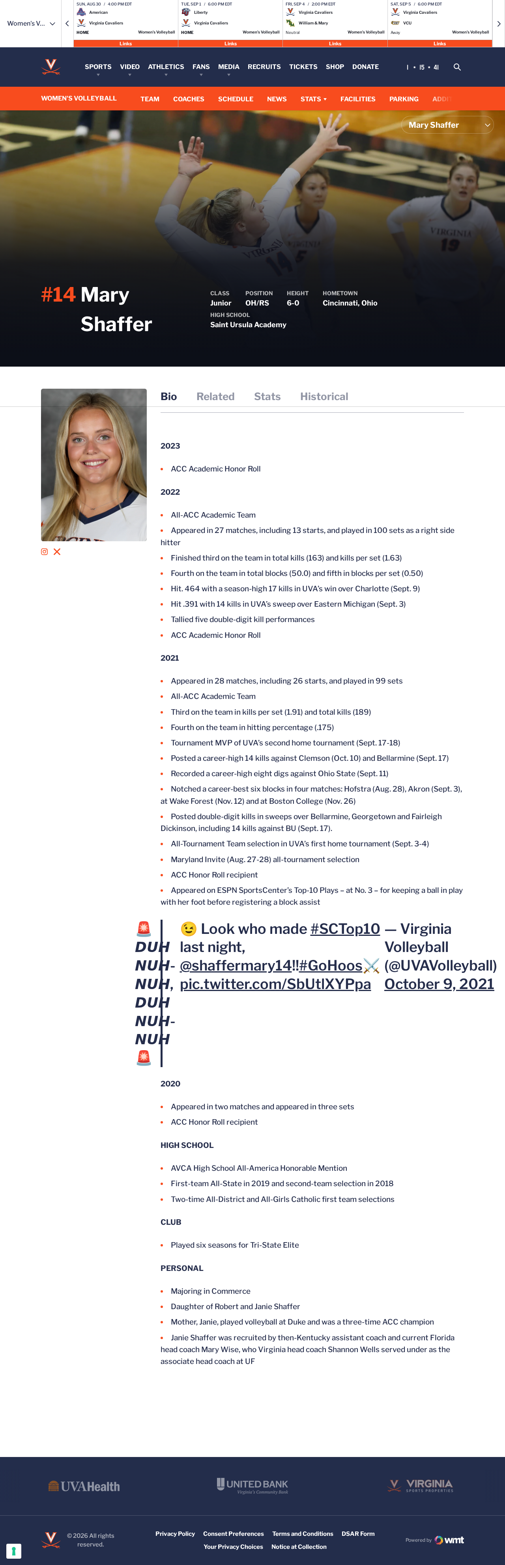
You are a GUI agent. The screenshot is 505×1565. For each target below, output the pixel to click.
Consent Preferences (233, 1533)
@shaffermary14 (236, 965)
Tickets (303, 67)
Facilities (358, 99)
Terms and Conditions (302, 1533)
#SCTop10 (345, 928)
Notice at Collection (299, 1546)
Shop (335, 67)
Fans (201, 67)
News (277, 99)
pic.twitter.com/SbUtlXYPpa (275, 984)
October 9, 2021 (439, 984)
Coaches (188, 99)
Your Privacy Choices (233, 1546)
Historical (324, 396)
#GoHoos (331, 965)
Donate (365, 67)
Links (126, 43)
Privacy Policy (175, 1533)
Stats (311, 99)
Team (149, 99)
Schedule (235, 99)
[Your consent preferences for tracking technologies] (13, 1551)
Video (130, 67)
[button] (67, 23)
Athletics (166, 67)
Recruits (264, 67)
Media (228, 67)
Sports (98, 67)
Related (215, 396)
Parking (404, 99)
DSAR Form (358, 1533)
